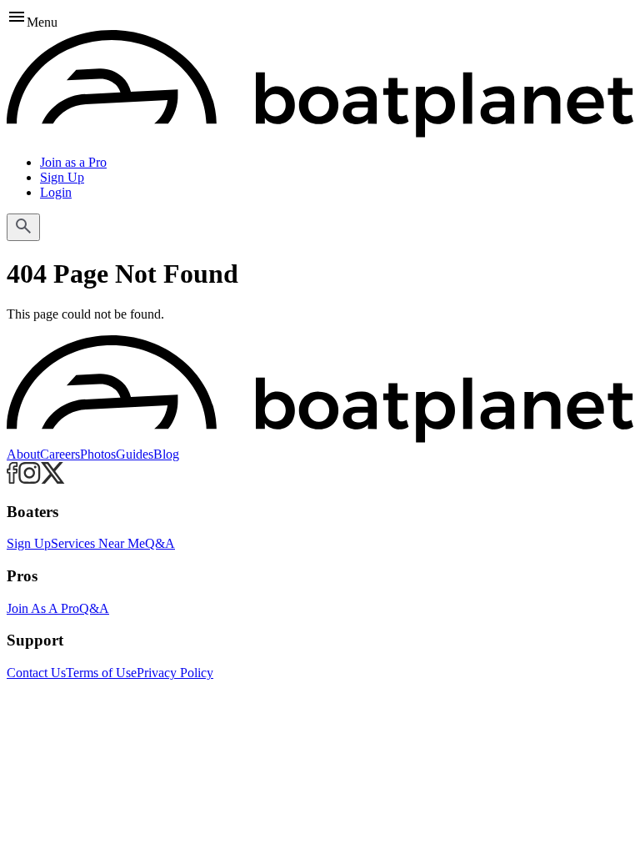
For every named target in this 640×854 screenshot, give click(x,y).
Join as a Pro (73, 162)
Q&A (160, 543)
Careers (60, 454)
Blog (166, 454)
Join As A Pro (43, 608)
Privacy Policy (175, 673)
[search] (23, 227)
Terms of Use (101, 673)
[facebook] (12, 479)
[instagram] (29, 479)
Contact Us (36, 673)
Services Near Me (98, 543)
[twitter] (53, 479)
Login (56, 192)
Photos (98, 454)
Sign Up (62, 177)
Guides (134, 454)
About (23, 454)
